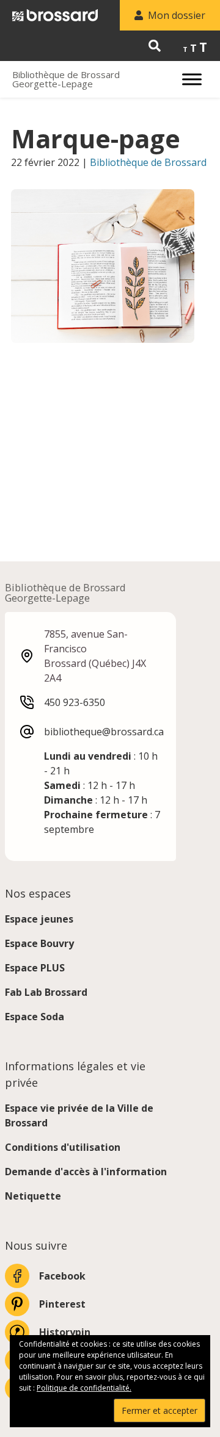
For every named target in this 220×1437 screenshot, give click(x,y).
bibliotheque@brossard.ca (104, 731)
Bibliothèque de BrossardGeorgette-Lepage (66, 79)
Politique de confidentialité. (84, 1388)
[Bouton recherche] (154, 46)
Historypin (64, 1332)
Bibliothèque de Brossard (148, 162)
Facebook (62, 1276)
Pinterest (62, 1304)
